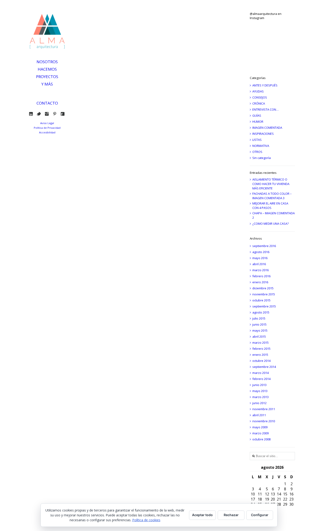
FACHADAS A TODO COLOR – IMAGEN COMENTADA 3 (272, 195)
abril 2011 (259, 415)
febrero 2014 (261, 379)
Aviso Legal (47, 123)
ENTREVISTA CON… (265, 109)
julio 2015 (258, 318)
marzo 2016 (260, 270)
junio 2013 (259, 385)
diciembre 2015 (263, 288)
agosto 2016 (260, 252)
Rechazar (231, 515)
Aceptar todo (202, 515)
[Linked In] (32, 114)
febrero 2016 (261, 276)
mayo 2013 (259, 391)
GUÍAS (256, 115)
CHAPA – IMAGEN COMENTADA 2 (273, 215)
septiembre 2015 (264, 306)
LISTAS (257, 140)
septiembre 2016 (264, 246)
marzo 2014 (260, 373)
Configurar (259, 515)
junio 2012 (259, 403)
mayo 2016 (259, 258)
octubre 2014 (261, 361)
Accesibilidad (47, 132)
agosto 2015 (260, 312)
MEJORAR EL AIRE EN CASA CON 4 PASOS (270, 205)
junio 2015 (259, 324)
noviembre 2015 (263, 294)
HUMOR (257, 121)
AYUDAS (258, 91)
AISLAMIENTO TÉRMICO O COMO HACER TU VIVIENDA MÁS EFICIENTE (270, 183)
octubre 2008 (261, 439)
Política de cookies (146, 520)
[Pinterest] (55, 114)
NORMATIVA (260, 146)
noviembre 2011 (263, 409)
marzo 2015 (260, 342)
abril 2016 (259, 264)
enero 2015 (260, 355)
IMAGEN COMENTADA (267, 127)
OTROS (257, 152)
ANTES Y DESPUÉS (264, 85)
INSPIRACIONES (263, 134)
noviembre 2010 (263, 421)
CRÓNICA (258, 103)
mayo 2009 (259, 427)
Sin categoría (261, 158)
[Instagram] (47, 114)
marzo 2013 (260, 397)
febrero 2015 (261, 348)
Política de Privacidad (47, 127)
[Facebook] (63, 114)
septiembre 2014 (264, 367)
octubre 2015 (261, 300)
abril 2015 (259, 336)
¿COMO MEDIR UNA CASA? (270, 223)
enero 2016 (260, 282)
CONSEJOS (259, 97)
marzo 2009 (260, 433)
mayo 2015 (259, 330)
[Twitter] (40, 114)
